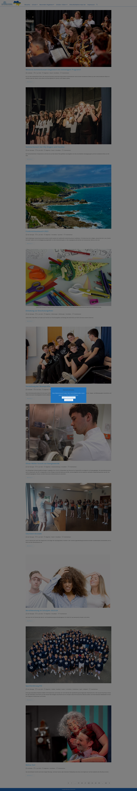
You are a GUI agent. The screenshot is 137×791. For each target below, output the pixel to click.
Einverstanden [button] (68, 400)
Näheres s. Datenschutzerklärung (69, 397)
